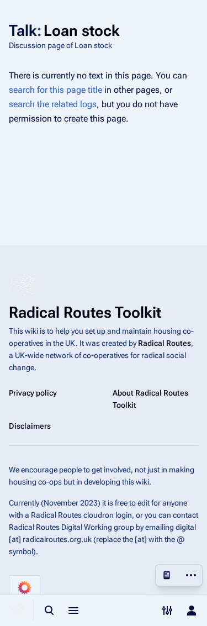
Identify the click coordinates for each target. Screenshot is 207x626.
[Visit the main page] (18, 610)
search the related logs (53, 104)
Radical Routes (164, 343)
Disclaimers (30, 426)
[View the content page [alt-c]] (167, 575)
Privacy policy (33, 392)
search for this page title (55, 90)
